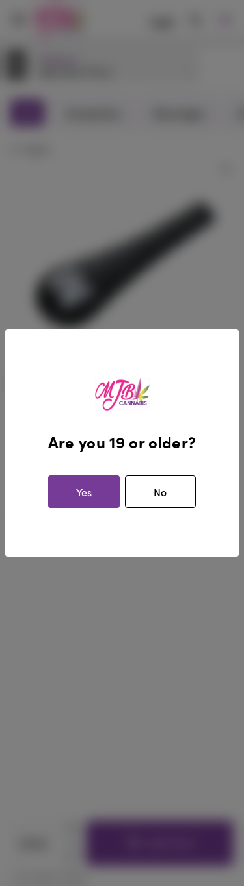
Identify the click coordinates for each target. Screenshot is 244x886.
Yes (84, 492)
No (160, 492)
